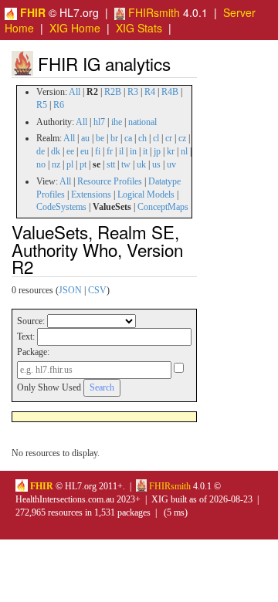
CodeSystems (61, 206)
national (142, 122)
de (40, 151)
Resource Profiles (109, 181)
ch (142, 138)
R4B (169, 91)
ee (70, 151)
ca (128, 138)
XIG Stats (139, 28)
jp (157, 151)
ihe (116, 122)
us (156, 164)
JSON (70, 290)
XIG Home (74, 28)
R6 (58, 105)
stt (111, 164)
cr (168, 138)
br (114, 138)
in (133, 151)
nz (56, 164)
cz (182, 138)
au (85, 138)
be (100, 138)
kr (171, 151)
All (74, 91)
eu (84, 151)
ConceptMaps (162, 206)
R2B (112, 91)
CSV (97, 290)
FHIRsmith (152, 12)
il (121, 151)
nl (184, 151)
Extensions (91, 194)
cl (156, 138)
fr (110, 151)
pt (83, 164)
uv (171, 164)
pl (69, 164)
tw (126, 164)
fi (97, 151)
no (41, 164)
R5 (41, 105)
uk (141, 164)
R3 (132, 91)
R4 (149, 91)
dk (55, 151)
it (145, 151)
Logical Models (146, 194)
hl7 (99, 122)
